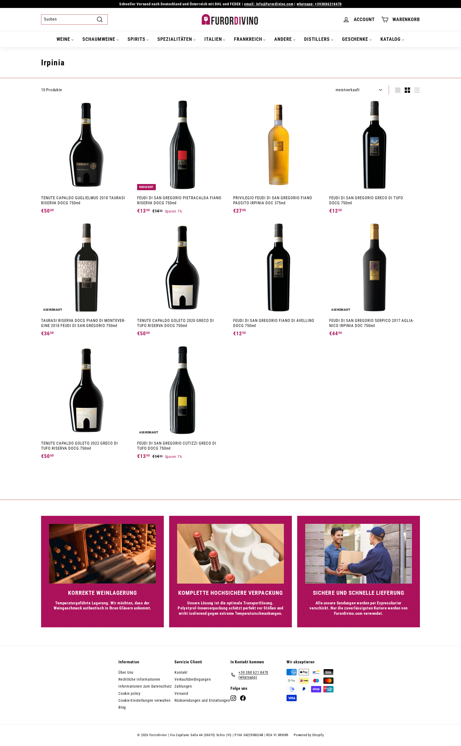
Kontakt (180, 672)
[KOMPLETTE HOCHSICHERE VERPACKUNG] (230, 554)
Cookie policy (129, 693)
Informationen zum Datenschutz (145, 686)
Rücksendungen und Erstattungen (202, 700)
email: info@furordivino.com (268, 4)
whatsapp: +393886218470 (319, 4)
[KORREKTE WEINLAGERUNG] (102, 554)
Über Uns (125, 672)
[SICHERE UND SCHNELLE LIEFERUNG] (358, 554)
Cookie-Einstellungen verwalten (144, 700)
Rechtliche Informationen (139, 679)
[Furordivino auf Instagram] (233, 698)
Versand (181, 693)
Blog (122, 707)
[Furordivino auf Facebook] (243, 698)
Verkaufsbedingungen (192, 679)
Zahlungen (183, 686)
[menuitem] (65, 39)
